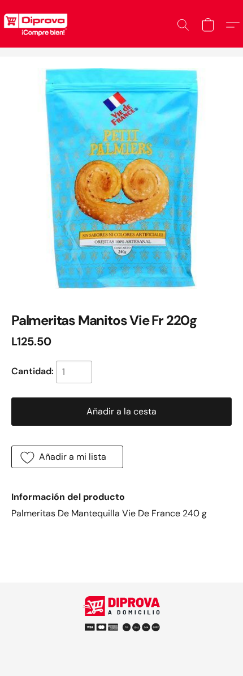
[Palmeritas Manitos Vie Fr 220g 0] (121, 178)
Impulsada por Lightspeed (121, 642)
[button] (183, 24)
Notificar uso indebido (121, 622)
